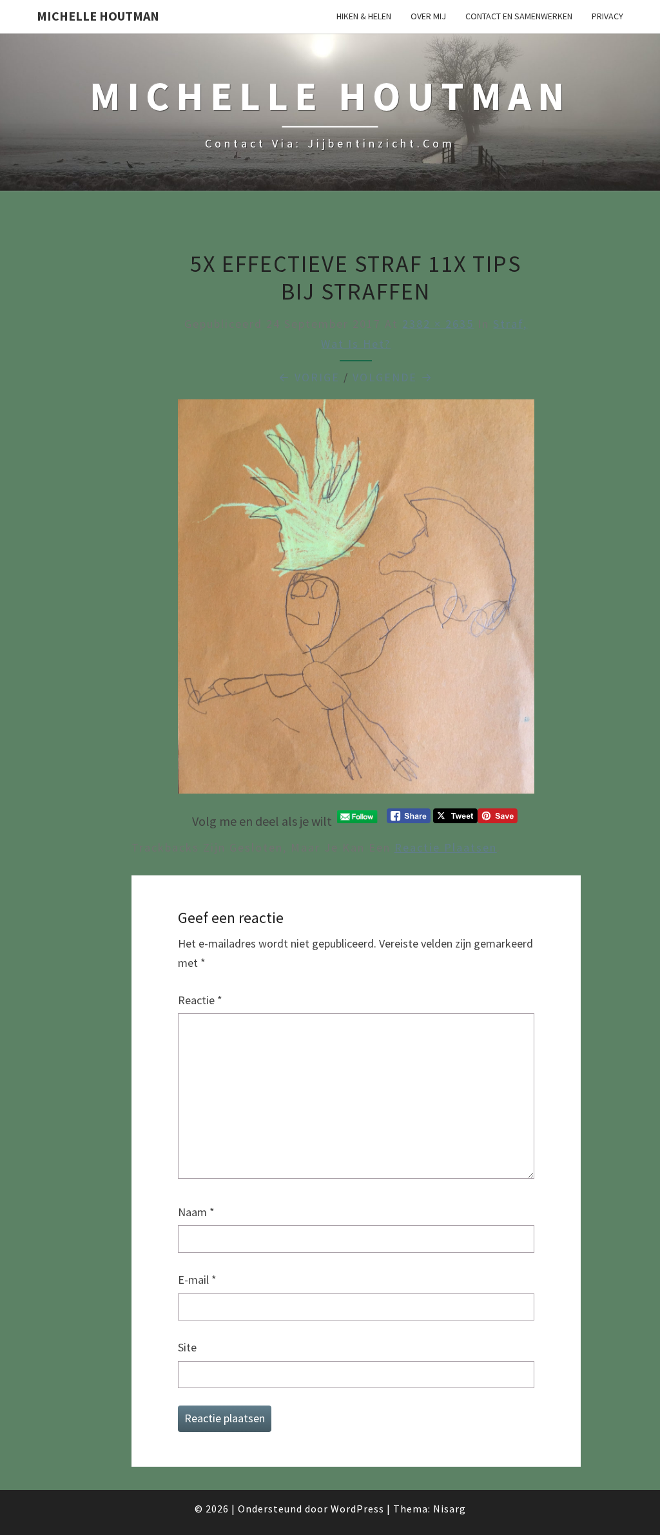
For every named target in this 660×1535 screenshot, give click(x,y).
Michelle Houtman (98, 16)
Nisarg (449, 1508)
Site (187, 1347)
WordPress (357, 1508)
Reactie (200, 1000)
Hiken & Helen (363, 16)
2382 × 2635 (438, 323)
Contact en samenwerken (518, 16)
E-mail (197, 1279)
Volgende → (393, 377)
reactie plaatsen (445, 847)
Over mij (428, 16)
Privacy (607, 16)
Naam (196, 1212)
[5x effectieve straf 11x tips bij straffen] (356, 600)
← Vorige (309, 377)
